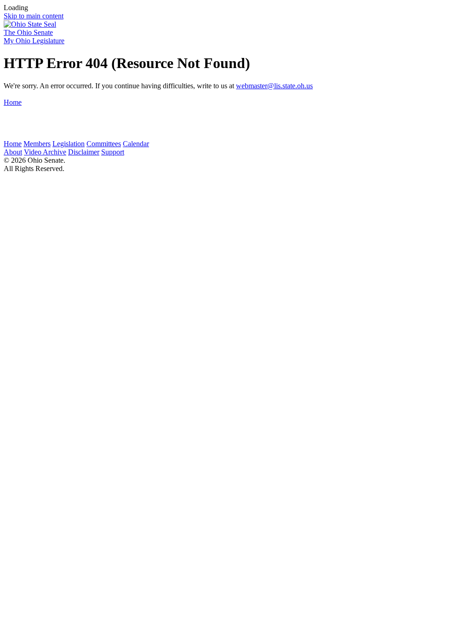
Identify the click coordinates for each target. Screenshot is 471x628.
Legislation (68, 144)
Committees (103, 144)
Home (13, 102)
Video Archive (45, 152)
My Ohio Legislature (34, 41)
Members (37, 144)
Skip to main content (33, 16)
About (13, 152)
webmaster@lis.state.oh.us (274, 86)
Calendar (136, 144)
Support (112, 152)
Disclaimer (83, 152)
